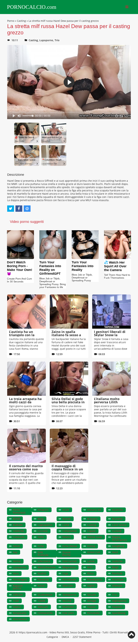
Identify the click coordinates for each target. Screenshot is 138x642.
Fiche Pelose (69, 546)
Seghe (91, 585)
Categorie (52, 637)
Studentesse (45, 594)
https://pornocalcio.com (33, 632)
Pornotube (93, 613)
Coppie (91, 531)
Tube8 (41, 600)
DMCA (65, 637)
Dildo (41, 537)
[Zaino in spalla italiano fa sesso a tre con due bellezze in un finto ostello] (69, 311)
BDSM (16, 518)
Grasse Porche (66, 553)
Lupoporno (46, 40)
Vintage (91, 600)
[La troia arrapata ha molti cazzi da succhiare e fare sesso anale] (26, 379)
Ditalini (66, 537)
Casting (21, 20)
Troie (16, 600)
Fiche (41, 546)
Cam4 (65, 525)
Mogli (115, 567)
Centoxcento (45, 613)
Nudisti (42, 573)
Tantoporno (69, 594)
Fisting (91, 546)
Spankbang (118, 613)
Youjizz (91, 607)
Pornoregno (20, 579)
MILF (90, 567)
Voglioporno (119, 600)
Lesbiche (117, 561)
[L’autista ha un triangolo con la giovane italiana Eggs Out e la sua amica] (26, 311)
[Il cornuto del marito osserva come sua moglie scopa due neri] (26, 446)
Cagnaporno (45, 525)
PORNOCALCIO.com (31, 7)
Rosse (41, 585)
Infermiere (44, 561)
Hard (115, 552)
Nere (16, 573)
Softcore (18, 594)
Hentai (17, 561)
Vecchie (67, 600)
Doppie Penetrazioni (119, 538)
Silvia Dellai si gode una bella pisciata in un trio (68, 402)
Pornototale (69, 579)
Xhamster (68, 607)
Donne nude (94, 537)
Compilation (69, 531)
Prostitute (118, 579)
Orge (65, 573)
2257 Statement (82, 637)
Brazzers (92, 518)
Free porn (68, 613)
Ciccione (43, 531)
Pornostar (43, 579)
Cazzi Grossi (119, 525)
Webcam (43, 607)
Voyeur (17, 607)
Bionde (66, 518)
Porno (10, 20)
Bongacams (20, 613)
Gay (15, 552)
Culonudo (18, 537)
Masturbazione (47, 567)
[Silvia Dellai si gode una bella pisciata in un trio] (69, 379)
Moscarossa (20, 619)
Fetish (16, 546)
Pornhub (117, 573)
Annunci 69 (94, 509)
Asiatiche (117, 509)
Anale (65, 509)
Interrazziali (69, 561)
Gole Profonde (43, 553)
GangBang (118, 546)
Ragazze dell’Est (18, 587)
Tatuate (91, 594)
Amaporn (43, 509)
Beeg (40, 518)
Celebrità (18, 531)
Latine (91, 561)
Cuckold (116, 531)
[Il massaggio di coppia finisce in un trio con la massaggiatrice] (69, 446)
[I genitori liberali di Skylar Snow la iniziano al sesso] (111, 311)
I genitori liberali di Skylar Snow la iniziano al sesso (109, 335)
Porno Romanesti (19, 511)
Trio (57, 40)
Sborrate (67, 585)
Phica (90, 573)
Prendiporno (94, 579)
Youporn (117, 607)
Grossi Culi (93, 552)
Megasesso (69, 567)
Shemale (117, 585)
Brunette (117, 518)
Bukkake (18, 525)
